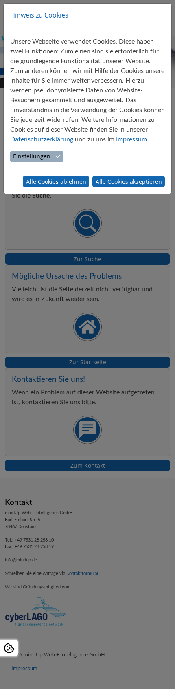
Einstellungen (31, 156)
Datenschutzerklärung (41, 139)
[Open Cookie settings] (9, 648)
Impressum (131, 139)
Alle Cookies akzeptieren (129, 181)
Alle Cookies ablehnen (56, 181)
